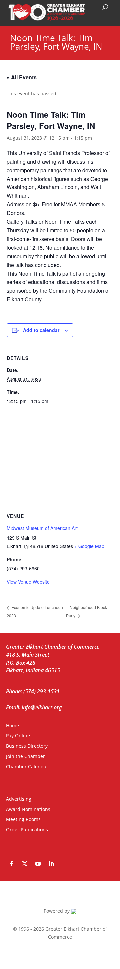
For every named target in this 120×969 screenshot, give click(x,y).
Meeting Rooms (23, 819)
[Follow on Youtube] (38, 863)
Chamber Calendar (27, 766)
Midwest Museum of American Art (42, 528)
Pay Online (18, 735)
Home (12, 725)
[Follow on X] (24, 863)
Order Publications (27, 829)
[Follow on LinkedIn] (51, 863)
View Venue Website (28, 581)
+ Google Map (89, 546)
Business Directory (27, 746)
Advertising (18, 799)
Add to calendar (41, 330)
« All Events (22, 77)
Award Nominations (28, 809)
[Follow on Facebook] (11, 863)
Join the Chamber (25, 756)
